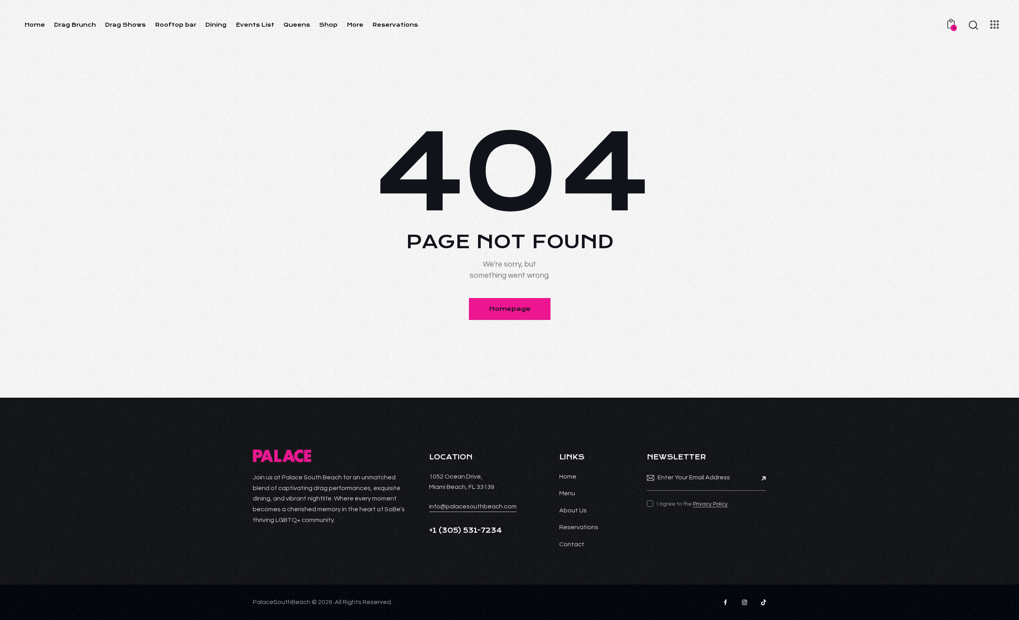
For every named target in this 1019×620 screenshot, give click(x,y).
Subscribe (760, 478)
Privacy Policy (710, 504)
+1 (433, 530)
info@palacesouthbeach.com (473, 506)
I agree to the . (693, 504)
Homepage (510, 308)
